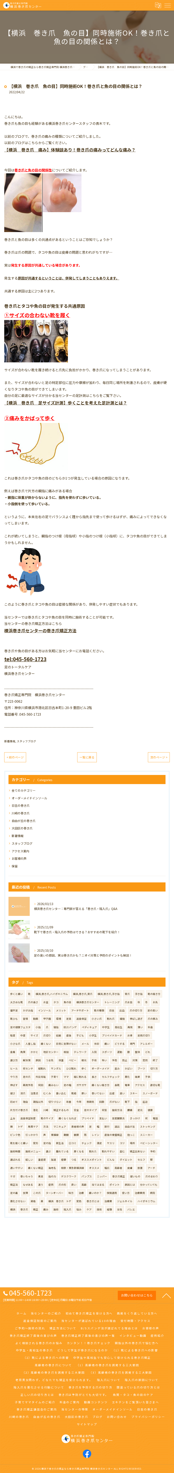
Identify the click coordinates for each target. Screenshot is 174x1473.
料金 (150, 1027)
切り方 (154, 1068)
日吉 (111, 1010)
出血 (122, 1010)
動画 (35, 1018)
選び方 (14, 1060)
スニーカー (146, 1134)
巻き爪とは (93, 1201)
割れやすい (108, 1151)
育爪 (127, 994)
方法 (45, 1126)
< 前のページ (15, 757)
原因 (38, 1060)
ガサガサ (81, 1085)
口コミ (72, 1143)
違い (122, 1093)
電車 (127, 1085)
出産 (112, 1093)
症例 (50, 1184)
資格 (33, 1201)
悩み (78, 1209)
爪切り (47, 1035)
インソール (44, 1010)
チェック (86, 1143)
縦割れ (42, 1068)
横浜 (12, 1209)
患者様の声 (77, 1126)
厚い (84, 1093)
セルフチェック (111, 1076)
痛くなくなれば (67, 1118)
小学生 (93, 1035)
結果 (137, 1076)
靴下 (127, 1101)
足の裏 (14, 1193)
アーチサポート (80, 1010)
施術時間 (15, 1151)
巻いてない (98, 1093)
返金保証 (81, 1018)
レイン (95, 1134)
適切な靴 (155, 1085)
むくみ (47, 1093)
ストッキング (147, 1126)
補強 (122, 1018)
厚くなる (79, 1151)
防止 (124, 1060)
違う (40, 1184)
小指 (38, 1027)
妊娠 (58, 1035)
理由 (25, 1101)
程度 (12, 1035)
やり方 (14, 1076)
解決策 (27, 1060)
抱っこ (131, 1134)
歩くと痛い (16, 994)
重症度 (42, 1159)
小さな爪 (15, 1043)
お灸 (155, 1002)
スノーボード (150, 1093)
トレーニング (112, 1002)
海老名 (52, 1168)
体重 (61, 1060)
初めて (14, 1101)
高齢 (84, 1184)
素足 (40, 1176)
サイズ (34, 1035)
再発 (130, 1027)
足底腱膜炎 (118, 1118)
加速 (53, 1159)
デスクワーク (68, 1176)
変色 (78, 1201)
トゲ (20, 1126)
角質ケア (33, 1126)
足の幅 (67, 1085)
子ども (80, 1035)
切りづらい (54, 1101)
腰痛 (129, 1110)
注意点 (34, 1093)
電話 (155, 1118)
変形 (35, 1143)
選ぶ (48, 1151)
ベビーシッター (149, 1143)
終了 (155, 1060)
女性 (119, 1209)
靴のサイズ (47, 1118)
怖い (104, 1060)
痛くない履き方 (100, 1085)
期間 (66, 1134)
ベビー (72, 1060)
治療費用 (140, 1193)
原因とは (130, 1184)
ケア (89, 1209)
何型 (104, 1110)
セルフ (141, 1159)
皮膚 (129, 1168)
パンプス (86, 1176)
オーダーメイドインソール (29, 798)
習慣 (25, 1018)
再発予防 (28, 1085)
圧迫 (145, 1101)
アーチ (151, 1168)
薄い (140, 1027)
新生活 (60, 1143)
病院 (152, 1193)
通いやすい (16, 1168)
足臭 (68, 1018)
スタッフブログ (26, 741)
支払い (103, 1118)
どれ (147, 1052)
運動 (119, 1052)
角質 (22, 1052)
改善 (68, 1101)
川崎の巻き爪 (20, 813)
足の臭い (152, 1010)
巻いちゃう (26, 1176)
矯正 (35, 1209)
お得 (129, 1035)
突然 (145, 1060)
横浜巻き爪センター (87, 1002)
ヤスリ (111, 1143)
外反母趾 (41, 1076)
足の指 (47, 1143)
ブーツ (141, 1068)
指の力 (52, 1176)
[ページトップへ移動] (166, 1295)
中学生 (106, 1027)
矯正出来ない (137, 1151)
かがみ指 (28, 1010)
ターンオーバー (54, 1193)
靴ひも (14, 1018)
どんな (111, 1159)
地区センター (51, 1052)
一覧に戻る (87, 757)
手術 (94, 1060)
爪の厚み (153, 1018)
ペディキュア (89, 1027)
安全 (76, 1110)
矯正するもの (61, 1110)
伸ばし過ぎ (136, 1018)
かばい (128, 1068)
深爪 (22, 1093)
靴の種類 (99, 1010)
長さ (94, 1076)
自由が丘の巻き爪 (23, 821)
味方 (71, 1193)
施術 (56, 1209)
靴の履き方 (154, 994)
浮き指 (139, 994)
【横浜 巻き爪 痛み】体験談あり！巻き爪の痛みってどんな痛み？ (70, 150)
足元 (140, 1110)
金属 (12, 1052)
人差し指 (30, 1043)
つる (73, 1159)
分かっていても (148, 1184)
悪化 (127, 1076)
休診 (96, 1043)
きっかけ (135, 1118)
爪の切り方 (136, 1010)
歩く (84, 1068)
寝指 (56, 1027)
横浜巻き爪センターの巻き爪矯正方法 (40, 630)
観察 (76, 1134)
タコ (56, 1002)
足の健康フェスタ (20, 1027)
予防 (114, 1060)
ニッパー (102, 1176)
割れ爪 (111, 1018)
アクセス (140, 1085)
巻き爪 (24, 1209)
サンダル (56, 1068)
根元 (84, 1060)
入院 (94, 1052)
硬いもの (135, 1176)
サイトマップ (87, 1424)
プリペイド (87, 1118)
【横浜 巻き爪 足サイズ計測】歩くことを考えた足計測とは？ (65, 403)
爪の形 (62, 1184)
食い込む (61, 1093)
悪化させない (17, 1201)
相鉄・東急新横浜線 (72, 1168)
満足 (99, 1143)
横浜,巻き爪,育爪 (83, 994)
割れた (93, 1151)
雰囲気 (90, 1101)
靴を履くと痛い (19, 1143)
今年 (78, 1101)
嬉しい (29, 1159)
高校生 (118, 1027)
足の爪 (27, 1076)
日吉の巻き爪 (20, 805)
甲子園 (47, 1018)
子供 (147, 1076)
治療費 (108, 1201)
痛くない (46, 1043)
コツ (122, 1143)
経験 (109, 1209)
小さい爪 (97, 1018)
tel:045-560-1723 (25, 659)
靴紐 (73, 1093)
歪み (117, 1068)
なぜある (28, 1184)
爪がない (114, 1101)
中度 (22, 1035)
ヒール (14, 1068)
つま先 (49, 1060)
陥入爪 (67, 1209)
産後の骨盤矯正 (113, 1134)
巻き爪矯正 (118, 1176)
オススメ (94, 1168)
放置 (140, 1168)
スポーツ (107, 1052)
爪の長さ (33, 1002)
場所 (132, 1143)
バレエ (131, 1209)
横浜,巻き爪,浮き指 (109, 994)
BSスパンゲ (70, 1027)
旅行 (106, 1126)
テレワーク (80, 1052)
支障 (25, 1193)
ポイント (114, 1184)
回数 (101, 1101)
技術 (99, 1209)
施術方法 (117, 1110)
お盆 (45, 1002)
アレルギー (146, 1043)
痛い (106, 1043)
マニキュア (59, 1126)
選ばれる (15, 1159)
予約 (152, 1151)
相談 (66, 1052)
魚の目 (67, 1002)
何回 (40, 1085)
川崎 (45, 1110)
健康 (150, 1110)
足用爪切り (144, 1035)
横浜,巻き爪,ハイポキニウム (52, 994)
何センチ (28, 1068)
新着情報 (9, 741)
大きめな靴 (16, 1002)
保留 (15, 866)
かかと (34, 1052)
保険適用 (112, 1193)
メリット (61, 1010)
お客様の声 (19, 858)
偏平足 (14, 1010)
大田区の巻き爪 (22, 828)
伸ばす (14, 1085)
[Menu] (167, 5)
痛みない (53, 1085)
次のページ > (158, 757)
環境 (58, 1018)
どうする (120, 1043)
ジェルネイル (124, 1201)
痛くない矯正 (35, 1168)
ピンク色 (15, 1134)
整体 (137, 1052)
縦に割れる (80, 1076)
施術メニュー (33, 1151)
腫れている (62, 1151)
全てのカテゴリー (23, 790)
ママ (66, 1076)
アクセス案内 (20, 851)
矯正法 (14, 1184)
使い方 (126, 1193)
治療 (81, 1193)
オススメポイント (91, 1159)
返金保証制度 (28, 1118)
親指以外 (38, 1101)
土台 (12, 1118)
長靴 (117, 1085)
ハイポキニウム (146, 1201)
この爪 (37, 1193)
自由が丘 (130, 1126)
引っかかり (31, 1134)
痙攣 (63, 1159)
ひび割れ (71, 1068)
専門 (132, 1043)
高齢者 (118, 1168)
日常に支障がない (66, 1043)
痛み (45, 1209)
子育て (55, 1076)
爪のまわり (151, 1176)
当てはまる (98, 1184)
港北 (35, 1110)
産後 (68, 1035)
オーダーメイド (100, 1068)
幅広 (106, 1168)
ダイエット (126, 1159)
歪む (122, 1151)
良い (73, 1184)
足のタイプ (90, 1110)
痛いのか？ (95, 1193)
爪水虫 (128, 1002)
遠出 (117, 1126)
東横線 (55, 1134)
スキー (134, 1093)
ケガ (12, 1176)
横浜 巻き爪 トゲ (59, 1201)
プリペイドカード (112, 1035)
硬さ (12, 1093)
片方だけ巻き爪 (19, 1110)
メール (85, 1043)
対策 (135, 1060)
